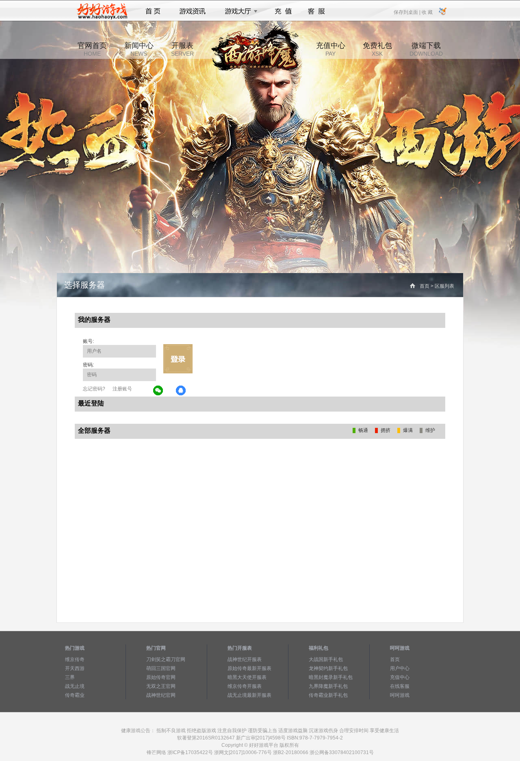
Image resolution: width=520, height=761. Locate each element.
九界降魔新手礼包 (328, 686)
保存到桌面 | (407, 12)
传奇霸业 (74, 695)
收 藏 (427, 12)
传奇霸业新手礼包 (328, 695)
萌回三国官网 (161, 668)
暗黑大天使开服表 (247, 677)
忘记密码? (94, 389)
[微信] (158, 391)
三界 (70, 677)
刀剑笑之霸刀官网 (165, 659)
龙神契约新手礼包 (328, 668)
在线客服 (400, 686)
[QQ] (181, 391)
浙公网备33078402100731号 (342, 752)
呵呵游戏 (400, 695)
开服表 (182, 49)
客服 (317, 11)
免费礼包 (377, 49)
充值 (283, 11)
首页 (153, 11)
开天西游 (74, 668)
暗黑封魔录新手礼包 (331, 677)
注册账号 (122, 389)
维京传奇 (74, 659)
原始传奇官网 (161, 677)
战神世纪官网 (161, 695)
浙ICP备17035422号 (190, 752)
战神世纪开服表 (245, 659)
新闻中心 (139, 49)
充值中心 (330, 49)
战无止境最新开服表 (249, 695)
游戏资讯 (192, 11)
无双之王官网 (161, 686)
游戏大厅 (239, 11)
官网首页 (92, 49)
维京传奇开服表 (245, 686)
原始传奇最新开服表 (249, 668)
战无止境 (74, 686)
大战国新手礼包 (326, 659)
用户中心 (400, 668)
